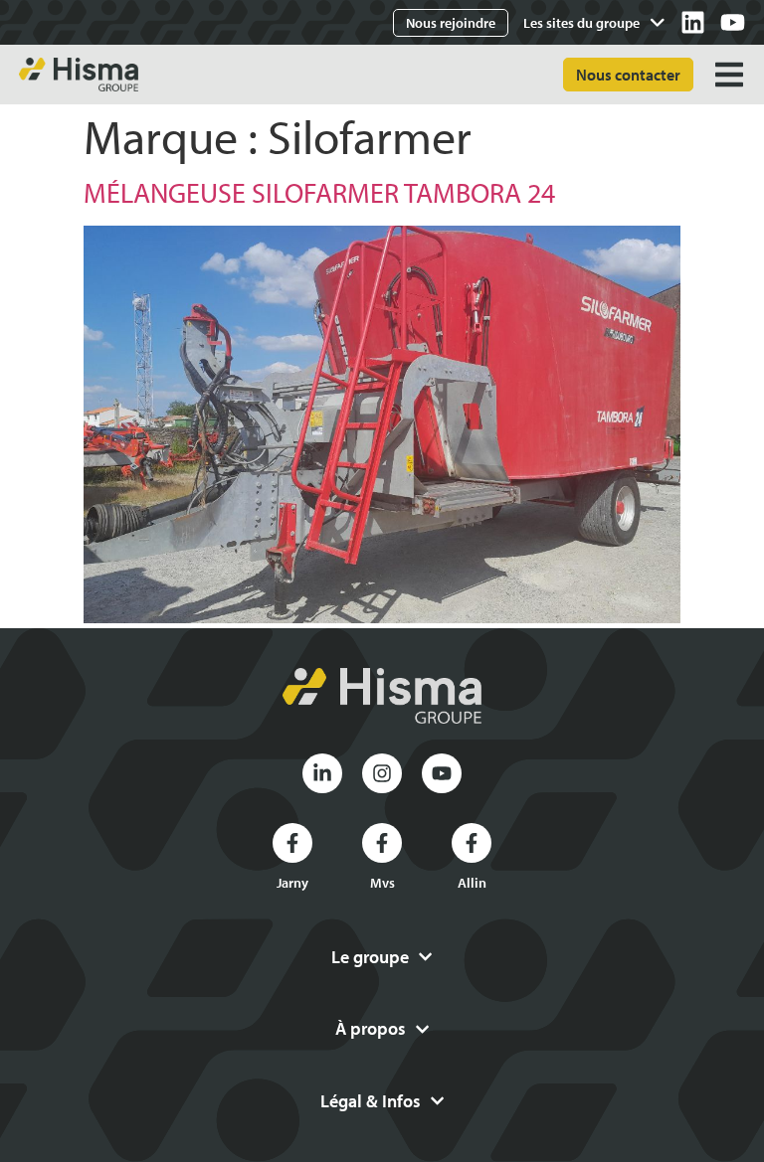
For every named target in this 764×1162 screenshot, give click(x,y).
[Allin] (471, 843)
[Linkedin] (692, 22)
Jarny (292, 883)
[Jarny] (292, 843)
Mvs (382, 883)
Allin (472, 883)
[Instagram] (382, 773)
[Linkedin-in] (322, 773)
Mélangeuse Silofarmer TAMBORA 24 (319, 192)
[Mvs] (382, 843)
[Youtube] (732, 22)
